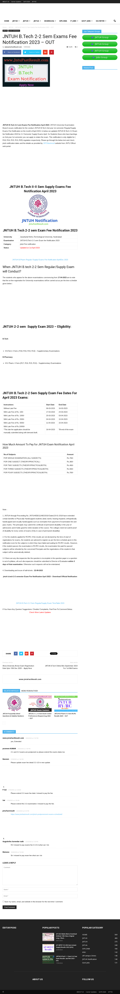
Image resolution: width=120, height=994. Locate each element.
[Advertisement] (40, 106)
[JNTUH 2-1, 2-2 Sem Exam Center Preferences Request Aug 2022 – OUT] (40, 704)
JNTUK (15, 21)
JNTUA (36, 21)
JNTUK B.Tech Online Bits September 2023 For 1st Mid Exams (61, 667)
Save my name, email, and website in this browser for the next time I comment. (34, 902)
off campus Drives (89, 956)
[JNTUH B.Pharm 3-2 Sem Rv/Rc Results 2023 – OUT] (66, 704)
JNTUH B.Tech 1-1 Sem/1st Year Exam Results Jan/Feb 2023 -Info (66, 958)
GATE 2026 (26, 1)
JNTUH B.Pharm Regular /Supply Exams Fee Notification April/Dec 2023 (40, 260)
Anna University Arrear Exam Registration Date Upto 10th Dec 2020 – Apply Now (18, 667)
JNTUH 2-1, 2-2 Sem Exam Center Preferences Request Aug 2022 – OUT (40, 716)
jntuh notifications (14, 30)
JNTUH (25, 21)
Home (5, 27)
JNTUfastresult (49, 143)
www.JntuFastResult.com (13, 47)
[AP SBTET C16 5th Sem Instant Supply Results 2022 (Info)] (48, 948)
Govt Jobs (86, 21)
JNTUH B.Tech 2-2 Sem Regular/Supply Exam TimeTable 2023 (40, 603)
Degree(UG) (49, 21)
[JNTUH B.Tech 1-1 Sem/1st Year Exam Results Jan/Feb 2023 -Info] (48, 959)
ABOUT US (6, 1)
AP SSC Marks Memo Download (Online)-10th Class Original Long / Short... (66, 936)
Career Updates (16, 1)
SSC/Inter (100, 21)
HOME (6, 21)
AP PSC (34, 1)
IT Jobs (73, 21)
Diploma (63, 21)
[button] (114, 21)
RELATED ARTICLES (11, 691)
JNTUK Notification (89, 959)
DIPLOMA (86, 949)
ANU (84, 952)
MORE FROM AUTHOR (29, 691)
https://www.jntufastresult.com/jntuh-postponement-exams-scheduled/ (36, 814)
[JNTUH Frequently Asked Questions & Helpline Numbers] (14, 704)
